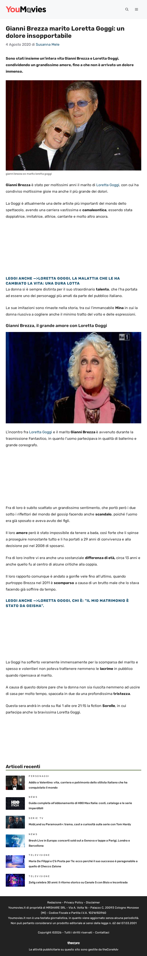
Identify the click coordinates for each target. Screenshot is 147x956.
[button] (127, 9)
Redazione (54, 902)
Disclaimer (93, 902)
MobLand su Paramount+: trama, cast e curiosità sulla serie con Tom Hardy (80, 824)
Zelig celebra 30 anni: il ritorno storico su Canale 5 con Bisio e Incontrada (78, 882)
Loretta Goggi (107, 185)
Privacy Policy (73, 902)
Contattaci (102, 932)
